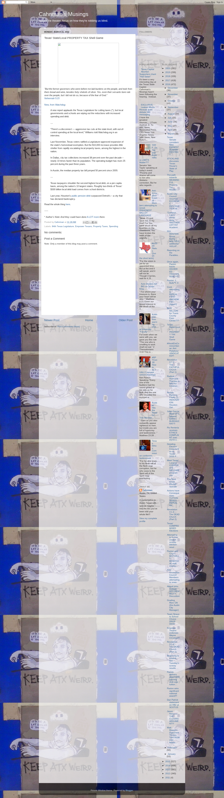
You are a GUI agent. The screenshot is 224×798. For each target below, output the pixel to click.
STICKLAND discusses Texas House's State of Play (173, 165)
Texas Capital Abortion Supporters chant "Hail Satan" (147, 73)
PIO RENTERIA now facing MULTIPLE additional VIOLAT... (173, 238)
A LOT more (93, 217)
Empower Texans (83, 226)
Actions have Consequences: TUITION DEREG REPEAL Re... (173, 498)
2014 (168, 765)
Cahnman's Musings (63, 14)
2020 (168, 68)
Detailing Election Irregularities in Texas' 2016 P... (173, 450)
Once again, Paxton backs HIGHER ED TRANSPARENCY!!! (173, 269)
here (68, 204)
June (170, 122)
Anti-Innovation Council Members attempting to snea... (173, 576)
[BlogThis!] (87, 222)
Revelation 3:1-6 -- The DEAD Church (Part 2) (173, 514)
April (170, 130)
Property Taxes (100, 226)
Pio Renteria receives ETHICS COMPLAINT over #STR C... (173, 434)
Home (89, 320)
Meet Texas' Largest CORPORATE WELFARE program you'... (173, 467)
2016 (168, 84)
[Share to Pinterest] (95, 222)
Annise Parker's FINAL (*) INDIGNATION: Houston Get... (173, 400)
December (173, 88)
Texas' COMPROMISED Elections (173, 527)
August (171, 114)
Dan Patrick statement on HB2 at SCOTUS (173, 703)
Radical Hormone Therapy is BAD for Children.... (173, 382)
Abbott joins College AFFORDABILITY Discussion (173, 591)
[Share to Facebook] (92, 222)
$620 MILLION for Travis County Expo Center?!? (173, 314)
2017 (168, 80)
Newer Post (51, 320)
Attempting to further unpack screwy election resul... (172, 541)
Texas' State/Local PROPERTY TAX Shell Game (173, 332)
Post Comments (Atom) (68, 326)
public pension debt (81, 196)
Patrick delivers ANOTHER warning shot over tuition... (173, 678)
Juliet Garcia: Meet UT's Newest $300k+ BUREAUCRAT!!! (173, 417)
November (173, 94)
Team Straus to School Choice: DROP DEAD (173, 619)
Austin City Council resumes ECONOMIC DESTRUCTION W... (173, 201)
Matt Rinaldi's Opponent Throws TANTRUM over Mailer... (173, 735)
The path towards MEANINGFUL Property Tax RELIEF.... (173, 182)
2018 (168, 76)
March (171, 134)
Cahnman (147, 490)
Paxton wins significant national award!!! (173, 692)
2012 (168, 773)
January (172, 754)
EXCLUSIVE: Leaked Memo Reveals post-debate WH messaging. (147, 110)
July (170, 118)
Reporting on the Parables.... (173, 254)
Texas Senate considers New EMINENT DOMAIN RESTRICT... (173, 146)
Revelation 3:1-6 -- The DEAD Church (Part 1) (173, 647)
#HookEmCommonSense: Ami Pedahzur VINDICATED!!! (173, 349)
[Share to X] (90, 222)
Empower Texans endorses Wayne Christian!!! (173, 633)
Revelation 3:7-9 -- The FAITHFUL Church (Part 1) (173, 366)
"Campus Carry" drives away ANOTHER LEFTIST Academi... (173, 220)
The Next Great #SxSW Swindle (172, 483)
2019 (168, 72)
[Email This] (84, 222)
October (172, 101)
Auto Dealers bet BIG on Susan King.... (148, 286)
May (170, 126)
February (172, 747)
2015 (168, 761)
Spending (113, 226)
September (173, 107)
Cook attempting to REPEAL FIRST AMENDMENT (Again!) (173, 295)
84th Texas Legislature (63, 226)
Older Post (126, 320)
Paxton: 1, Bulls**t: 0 (172, 281)
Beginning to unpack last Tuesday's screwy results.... (173, 662)
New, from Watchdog (54, 105)
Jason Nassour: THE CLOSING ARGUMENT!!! (173, 717)
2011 (168, 777)
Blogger (129, 790)
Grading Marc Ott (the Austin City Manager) (173, 605)
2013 (168, 769)
